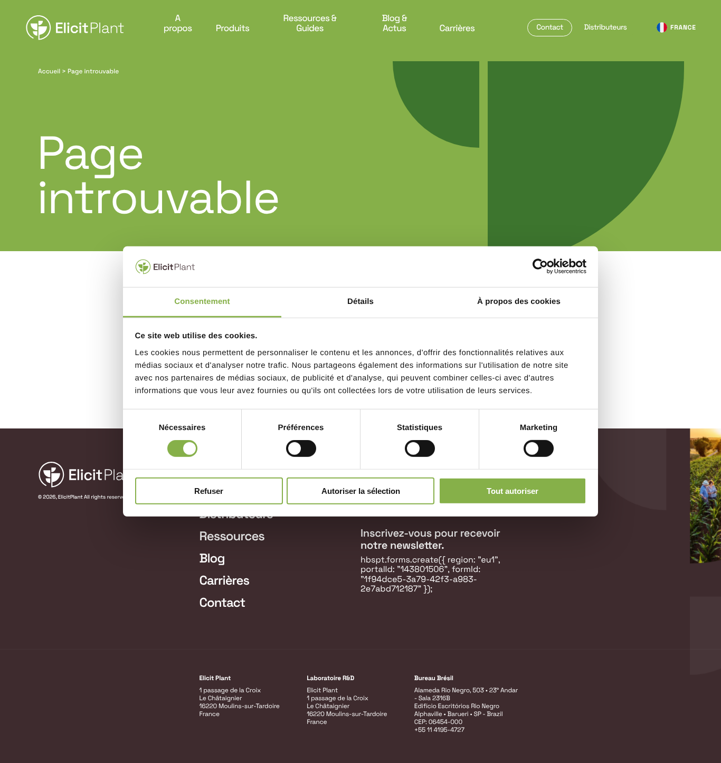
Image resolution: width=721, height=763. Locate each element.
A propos (178, 23)
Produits (233, 28)
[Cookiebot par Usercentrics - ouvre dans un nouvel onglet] (540, 266)
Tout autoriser (512, 490)
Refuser (208, 490)
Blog (212, 558)
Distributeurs (605, 27)
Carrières (457, 28)
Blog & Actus (394, 23)
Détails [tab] (360, 301)
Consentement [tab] (202, 301)
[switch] (301, 448)
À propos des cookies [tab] (519, 301)
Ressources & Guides (310, 23)
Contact (549, 27)
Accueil (49, 71)
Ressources (232, 536)
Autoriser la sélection (360, 490)
